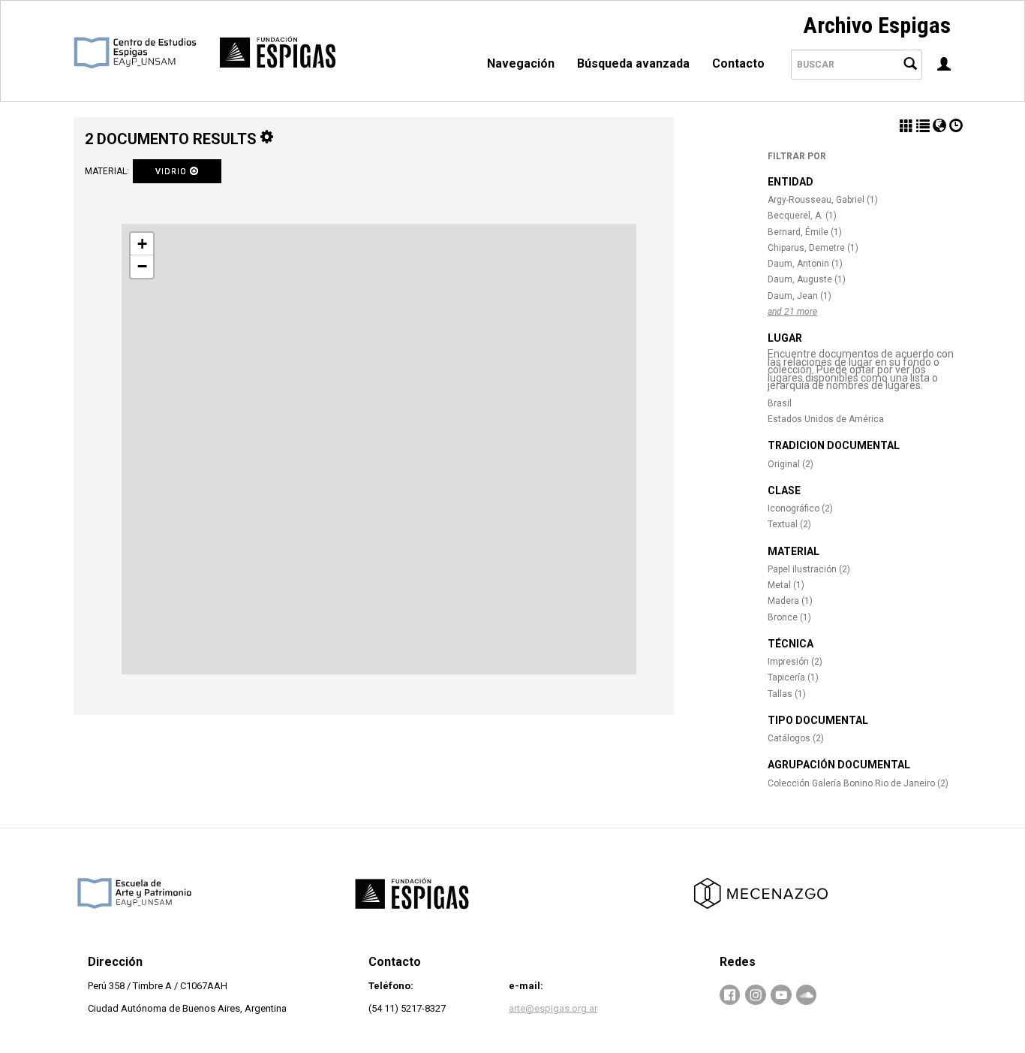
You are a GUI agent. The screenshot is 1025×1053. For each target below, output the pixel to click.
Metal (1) (786, 585)
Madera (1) (790, 601)
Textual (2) (789, 524)
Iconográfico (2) (800, 508)
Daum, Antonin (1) (805, 263)
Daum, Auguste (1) (807, 279)
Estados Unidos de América (826, 419)
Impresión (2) (795, 661)
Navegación (521, 63)
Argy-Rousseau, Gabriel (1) (823, 200)
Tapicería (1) (793, 677)
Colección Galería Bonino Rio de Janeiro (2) (858, 783)
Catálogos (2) (796, 738)
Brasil (780, 403)
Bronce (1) (789, 617)
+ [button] (142, 243)
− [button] (142, 266)
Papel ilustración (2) (809, 569)
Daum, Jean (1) (799, 296)
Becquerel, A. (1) (802, 215)
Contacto (738, 63)
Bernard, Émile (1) (805, 232)
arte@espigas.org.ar (553, 1008)
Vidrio (172, 172)
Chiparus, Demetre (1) (813, 248)
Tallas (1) (787, 694)
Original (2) (790, 464)
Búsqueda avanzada (633, 63)
